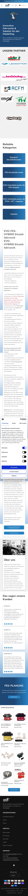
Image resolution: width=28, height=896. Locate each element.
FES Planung (6, 835)
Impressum (20, 892)
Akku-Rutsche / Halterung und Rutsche (20, 744)
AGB (17, 890)
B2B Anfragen (6, 832)
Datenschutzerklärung (10, 890)
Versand (21, 890)
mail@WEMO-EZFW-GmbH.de (11, 860)
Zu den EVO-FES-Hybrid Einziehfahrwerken (14, 527)
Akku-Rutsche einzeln (6, 763)
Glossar (5, 823)
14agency (18, 888)
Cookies (5, 820)
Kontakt (5, 842)
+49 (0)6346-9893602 (11, 854)
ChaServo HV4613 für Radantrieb (19, 781)
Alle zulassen (14, 467)
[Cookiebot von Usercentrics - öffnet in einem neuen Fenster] (20, 419)
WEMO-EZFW (7, 888)
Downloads (5, 839)
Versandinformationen (8, 816)
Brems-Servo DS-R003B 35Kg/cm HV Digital (19, 764)
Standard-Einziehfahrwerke (14, 158)
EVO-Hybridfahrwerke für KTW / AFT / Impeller (14, 200)
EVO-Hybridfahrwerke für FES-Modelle (14, 186)
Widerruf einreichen (7, 845)
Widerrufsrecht (24, 888)
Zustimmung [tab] (5, 423)
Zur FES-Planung (14, 533)
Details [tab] (14, 423)
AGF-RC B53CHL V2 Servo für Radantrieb (20, 725)
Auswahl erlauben (14, 471)
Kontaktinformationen (11, 892)
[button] (1, 5)
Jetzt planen (14, 697)
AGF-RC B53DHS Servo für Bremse (7, 744)
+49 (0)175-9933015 (12, 858)
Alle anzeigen (14, 789)
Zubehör (13, 214)
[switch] (24, 452)
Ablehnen (14, 475)
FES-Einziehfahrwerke (14, 172)
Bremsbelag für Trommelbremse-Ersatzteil (7, 783)
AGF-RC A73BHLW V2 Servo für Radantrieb (6, 725)
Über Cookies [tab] (22, 423)
